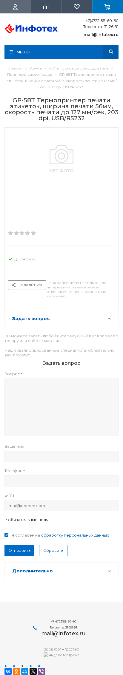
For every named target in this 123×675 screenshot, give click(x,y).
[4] (28, 233)
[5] (33, 233)
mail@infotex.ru (101, 35)
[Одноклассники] (16, 671)
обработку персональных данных (75, 535)
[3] (22, 233)
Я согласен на (60, 535)
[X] (33, 671)
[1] (11, 233)
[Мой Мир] (24, 671)
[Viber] (41, 671)
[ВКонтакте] (8, 671)
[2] (16, 233)
